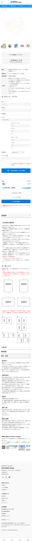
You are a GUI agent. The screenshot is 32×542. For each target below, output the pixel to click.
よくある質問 (4, 487)
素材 (2, 101)
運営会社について (5, 515)
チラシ (6, 9)
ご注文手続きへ (17, 201)
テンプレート (4, 502)
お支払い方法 (4, 498)
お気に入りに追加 (17, 193)
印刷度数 (3, 113)
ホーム (2, 9)
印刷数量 (3, 152)
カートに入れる (17, 197)
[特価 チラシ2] (3, 45)
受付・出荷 (4, 356)
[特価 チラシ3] (9, 45)
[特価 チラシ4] (16, 45)
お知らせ (3, 485)
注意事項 (3, 215)
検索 (4, 540)
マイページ (12, 540)
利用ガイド (13, 6)
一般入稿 (3, 347)
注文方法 (3, 496)
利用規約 (3, 513)
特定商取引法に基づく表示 (7, 509)
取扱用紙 (3, 351)
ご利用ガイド (4, 489)
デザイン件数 (4, 155)
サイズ (3, 117)
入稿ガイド (22, 6)
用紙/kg (3, 107)
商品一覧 (4, 6)
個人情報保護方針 (5, 511)
